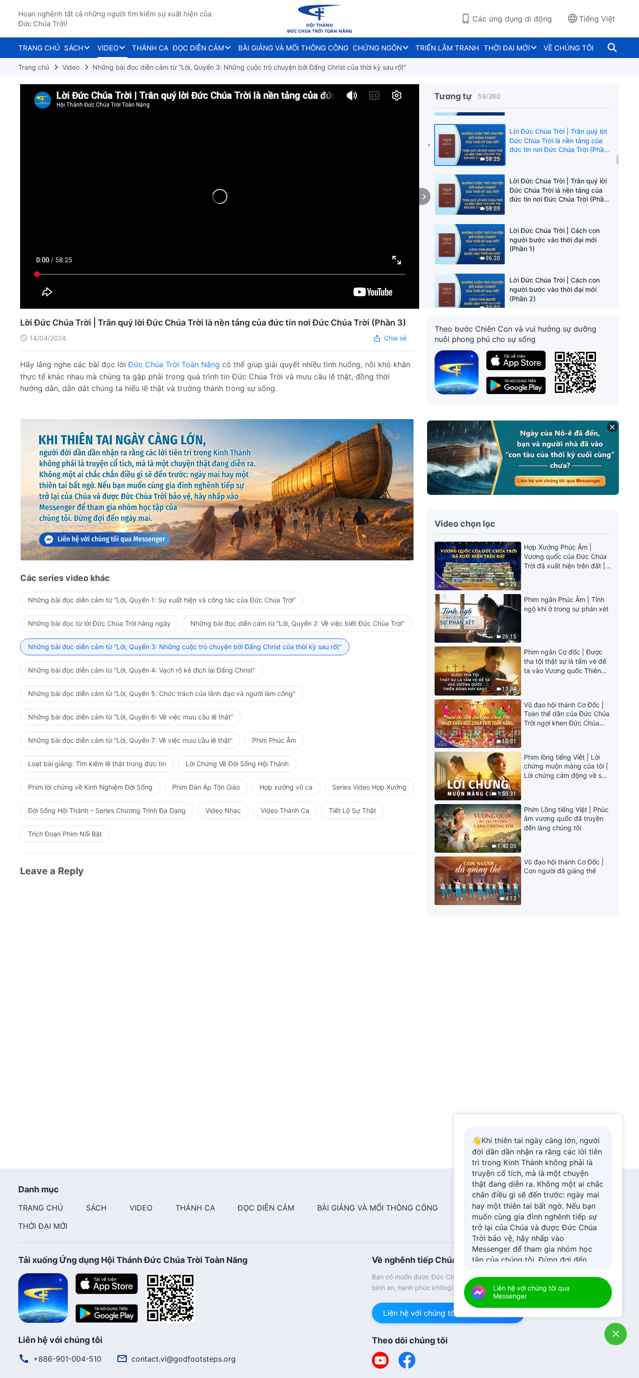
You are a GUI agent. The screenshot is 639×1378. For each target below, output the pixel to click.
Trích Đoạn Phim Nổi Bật (65, 834)
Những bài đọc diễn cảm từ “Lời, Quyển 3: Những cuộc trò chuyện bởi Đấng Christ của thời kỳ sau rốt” (249, 67)
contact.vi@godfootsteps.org (183, 1358)
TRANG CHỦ (39, 48)
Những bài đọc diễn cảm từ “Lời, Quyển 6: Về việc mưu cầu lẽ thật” (130, 717)
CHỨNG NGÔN (377, 48)
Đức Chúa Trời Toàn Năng (174, 364)
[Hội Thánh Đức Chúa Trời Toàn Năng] (319, 18)
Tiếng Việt (597, 18)
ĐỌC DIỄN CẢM (198, 48)
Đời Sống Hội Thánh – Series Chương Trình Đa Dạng (107, 810)
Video (71, 67)
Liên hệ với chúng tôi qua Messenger (448, 1313)
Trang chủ (33, 67)
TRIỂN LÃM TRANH (447, 48)
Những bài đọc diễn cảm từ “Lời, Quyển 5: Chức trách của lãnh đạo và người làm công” (161, 693)
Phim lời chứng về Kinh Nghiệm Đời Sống (90, 787)
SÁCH (73, 48)
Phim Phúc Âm (274, 740)
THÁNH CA (150, 48)
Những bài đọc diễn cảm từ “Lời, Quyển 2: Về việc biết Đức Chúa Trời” (297, 623)
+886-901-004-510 (67, 1358)
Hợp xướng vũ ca (286, 787)
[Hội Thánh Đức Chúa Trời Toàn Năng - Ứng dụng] (457, 371)
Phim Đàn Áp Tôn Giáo (206, 787)
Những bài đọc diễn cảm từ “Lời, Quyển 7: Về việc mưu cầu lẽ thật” (130, 740)
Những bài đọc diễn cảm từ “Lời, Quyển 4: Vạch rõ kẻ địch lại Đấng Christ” (141, 670)
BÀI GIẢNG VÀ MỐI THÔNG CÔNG (293, 48)
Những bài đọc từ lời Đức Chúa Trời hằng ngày (99, 623)
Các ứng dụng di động (512, 18)
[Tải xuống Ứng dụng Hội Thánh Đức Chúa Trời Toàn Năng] (43, 1297)
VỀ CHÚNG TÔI (569, 48)
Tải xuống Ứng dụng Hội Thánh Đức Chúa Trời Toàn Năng (132, 1260)
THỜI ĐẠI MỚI (507, 48)
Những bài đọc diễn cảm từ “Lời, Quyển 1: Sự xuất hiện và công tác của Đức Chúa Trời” (162, 600)
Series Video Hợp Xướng (369, 787)
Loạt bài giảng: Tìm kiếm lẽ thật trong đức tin (97, 764)
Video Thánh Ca (285, 810)
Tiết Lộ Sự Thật (352, 810)
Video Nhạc (223, 810)
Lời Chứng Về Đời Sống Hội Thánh (237, 764)
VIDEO (107, 48)
